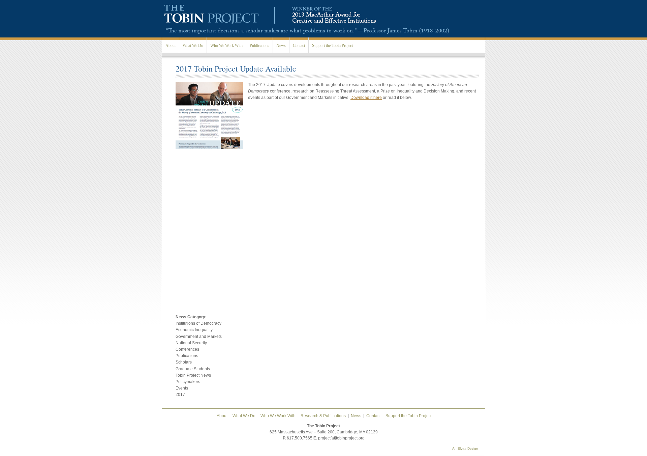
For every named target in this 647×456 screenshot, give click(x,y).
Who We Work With (226, 45)
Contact (299, 45)
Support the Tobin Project (332, 45)
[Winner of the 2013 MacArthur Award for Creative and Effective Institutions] (330, 24)
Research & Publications (323, 415)
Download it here (366, 97)
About (170, 45)
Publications (259, 45)
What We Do (193, 45)
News (281, 45)
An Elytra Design (465, 448)
